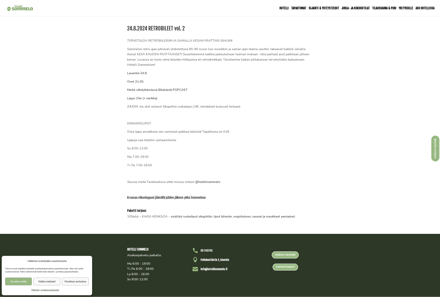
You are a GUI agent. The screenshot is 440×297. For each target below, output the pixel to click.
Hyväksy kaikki (18, 281)
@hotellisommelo (207, 182)
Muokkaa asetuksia (75, 281)
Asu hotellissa (425, 8)
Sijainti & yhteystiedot (324, 8)
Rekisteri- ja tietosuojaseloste (45, 290)
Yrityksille (406, 8)
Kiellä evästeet (47, 281)
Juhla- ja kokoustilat (356, 8)
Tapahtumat (298, 8)
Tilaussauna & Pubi (384, 8)
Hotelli (284, 8)
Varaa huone (285, 255)
